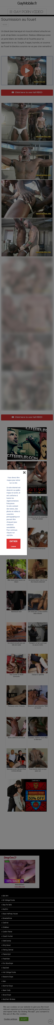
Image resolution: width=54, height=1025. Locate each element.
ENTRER (13, 541)
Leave (13, 546)
